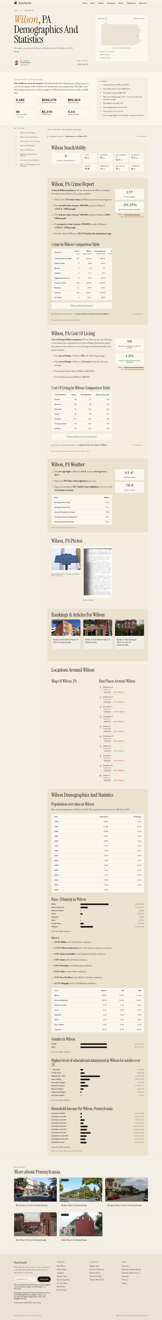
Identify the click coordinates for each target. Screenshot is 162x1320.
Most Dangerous (63, 1280)
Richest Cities (62, 1276)
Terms (124, 1283)
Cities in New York (96, 1280)
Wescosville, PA (107, 706)
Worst (121, 3)
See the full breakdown (61, 931)
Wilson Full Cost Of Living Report (82, 437)
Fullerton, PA (107, 746)
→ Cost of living (104, 58)
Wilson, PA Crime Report (72, 184)
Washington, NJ (107, 765)
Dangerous (131, 3)
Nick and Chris (35, 1303)
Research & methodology (131, 1269)
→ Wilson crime (103, 54)
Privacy (125, 1280)
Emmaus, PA (107, 726)
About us (125, 1266)
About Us (142, 3)
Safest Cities (61, 1269)
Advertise (125, 1276)
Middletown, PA (108, 687)
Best (93, 3)
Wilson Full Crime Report (82, 306)
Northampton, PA (108, 736)
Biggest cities (94, 1266)
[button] (97, 136)
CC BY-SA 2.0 (58, 575)
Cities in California (96, 1269)
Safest (101, 3)
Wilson (73, 395)
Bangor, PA (106, 775)
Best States (61, 1287)
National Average (102, 395)
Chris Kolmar (25, 63)
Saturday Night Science (77, 84)
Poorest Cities (62, 1283)
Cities (84, 3)
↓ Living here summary (106, 51)
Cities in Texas (94, 1273)
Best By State (62, 1290)
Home (16, 10)
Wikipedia (91, 600)
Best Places (61, 1266)
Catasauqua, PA (108, 716)
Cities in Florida (95, 1276)
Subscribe (44, 1279)
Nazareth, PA (107, 755)
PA (21, 10)
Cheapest (111, 3)
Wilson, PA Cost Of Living (73, 333)
